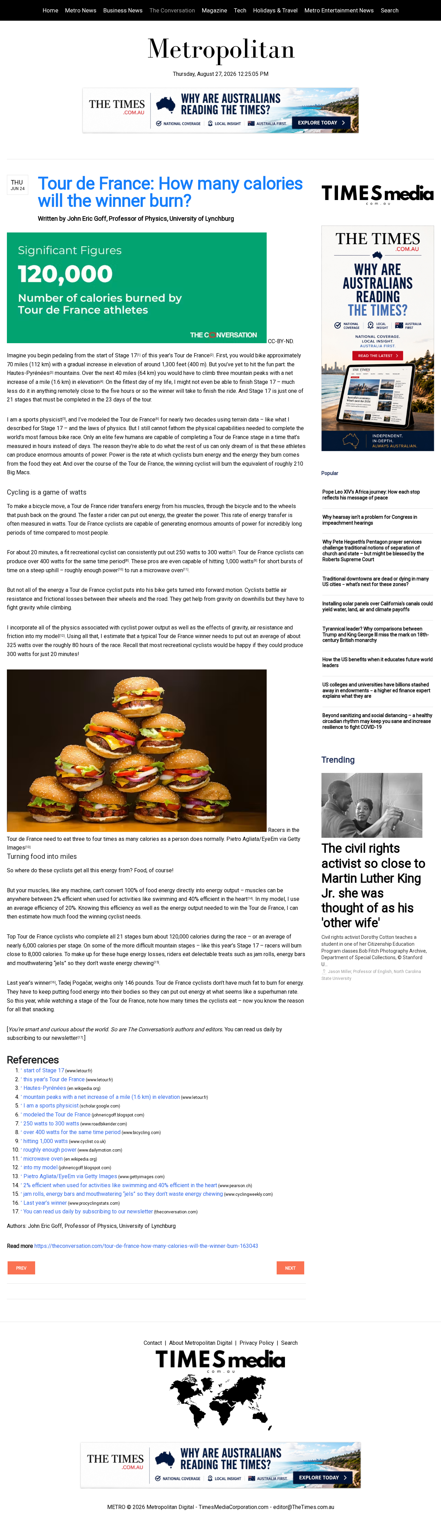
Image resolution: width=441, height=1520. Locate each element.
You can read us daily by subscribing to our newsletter (88, 1211)
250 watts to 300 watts (204, 552)
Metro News (80, 10)
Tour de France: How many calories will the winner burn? (170, 192)
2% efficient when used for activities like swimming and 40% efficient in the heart (150, 899)
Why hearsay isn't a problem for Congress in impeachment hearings (369, 520)
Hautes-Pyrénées (28, 373)
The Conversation (172, 10)
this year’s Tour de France (179, 355)
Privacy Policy (256, 1343)
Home (50, 10)
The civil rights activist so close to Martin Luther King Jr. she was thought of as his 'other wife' (373, 885)
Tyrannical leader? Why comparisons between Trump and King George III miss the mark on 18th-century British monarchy (375, 634)
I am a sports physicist (34, 419)
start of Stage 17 (116, 355)
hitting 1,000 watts (231, 561)
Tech (240, 10)
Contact (153, 1343)
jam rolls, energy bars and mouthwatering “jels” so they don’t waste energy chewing (123, 1194)
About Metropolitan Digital (200, 1343)
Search (390, 10)
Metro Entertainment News (339, 10)
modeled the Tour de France (121, 419)
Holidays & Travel (275, 10)
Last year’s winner (28, 983)
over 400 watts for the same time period (76, 561)
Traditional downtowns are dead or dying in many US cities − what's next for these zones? (375, 581)
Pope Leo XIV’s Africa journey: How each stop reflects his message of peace (371, 494)
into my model (42, 636)
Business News (123, 10)
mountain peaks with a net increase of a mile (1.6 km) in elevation (101, 1097)
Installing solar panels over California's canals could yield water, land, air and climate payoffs (377, 606)
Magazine (214, 10)
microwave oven (163, 570)
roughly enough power (91, 570)
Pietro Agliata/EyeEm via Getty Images (70, 1176)
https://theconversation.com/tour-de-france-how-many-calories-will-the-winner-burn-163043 (146, 1246)
